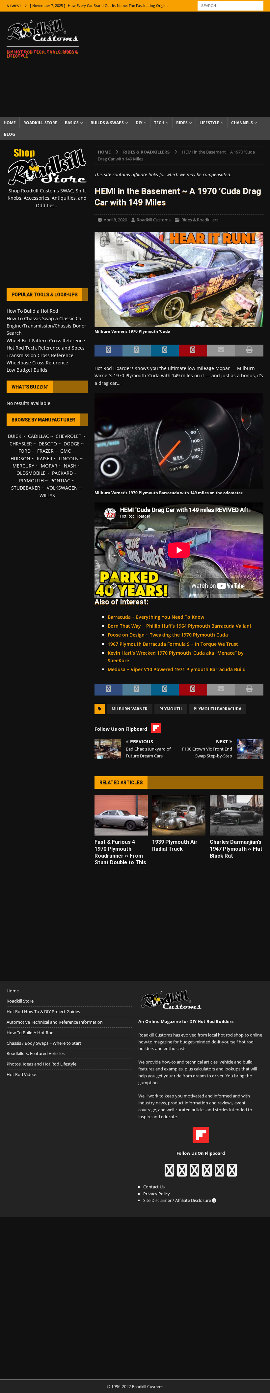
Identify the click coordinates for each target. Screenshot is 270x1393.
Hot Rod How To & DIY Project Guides (43, 1011)
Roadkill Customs (154, 220)
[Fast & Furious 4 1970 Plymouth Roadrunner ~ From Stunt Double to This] (121, 815)
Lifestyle (209, 123)
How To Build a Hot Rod (32, 311)
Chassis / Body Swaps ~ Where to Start (44, 1043)
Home (10, 123)
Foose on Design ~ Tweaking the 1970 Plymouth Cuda (168, 635)
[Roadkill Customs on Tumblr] (207, 1173)
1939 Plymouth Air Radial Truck (175, 845)
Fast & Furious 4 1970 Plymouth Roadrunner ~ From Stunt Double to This (120, 852)
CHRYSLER (21, 444)
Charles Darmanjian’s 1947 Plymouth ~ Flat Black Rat (236, 849)
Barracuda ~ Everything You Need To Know (156, 617)
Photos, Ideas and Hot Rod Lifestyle (41, 1064)
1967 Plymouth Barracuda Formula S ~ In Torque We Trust (173, 644)
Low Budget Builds (27, 370)
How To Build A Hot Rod (30, 1033)
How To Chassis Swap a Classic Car (45, 318)
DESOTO (48, 444)
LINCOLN (69, 458)
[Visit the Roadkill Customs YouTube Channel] (232, 1173)
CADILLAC (38, 436)
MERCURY (23, 466)
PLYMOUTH (31, 480)
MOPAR (49, 466)
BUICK (14, 436)
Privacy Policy (156, 1194)
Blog (9, 134)
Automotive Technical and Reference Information (55, 1022)
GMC (65, 451)
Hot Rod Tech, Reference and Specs (46, 348)
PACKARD (62, 473)
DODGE (72, 444)
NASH (70, 466)
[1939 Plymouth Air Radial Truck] (179, 815)
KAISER (44, 458)
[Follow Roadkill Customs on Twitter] (219, 1173)
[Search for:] (230, 5)
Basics (72, 123)
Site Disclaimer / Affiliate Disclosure (177, 1200)
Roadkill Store (40, 123)
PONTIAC (60, 480)
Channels (242, 123)
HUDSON (20, 458)
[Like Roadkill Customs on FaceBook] (169, 1173)
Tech (159, 123)
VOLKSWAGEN (62, 488)
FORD (24, 451)
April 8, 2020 (115, 220)
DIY (139, 123)
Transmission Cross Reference (40, 355)
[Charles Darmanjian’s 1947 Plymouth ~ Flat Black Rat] (236, 815)
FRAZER (45, 451)
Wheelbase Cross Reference (37, 362)
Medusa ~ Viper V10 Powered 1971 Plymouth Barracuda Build (177, 669)
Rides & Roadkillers (199, 220)
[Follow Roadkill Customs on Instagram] (182, 1173)
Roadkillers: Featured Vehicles (36, 1053)
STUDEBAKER (25, 488)
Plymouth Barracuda (217, 709)
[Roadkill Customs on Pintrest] (194, 1173)
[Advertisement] (181, 64)
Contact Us (154, 1187)
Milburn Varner (130, 709)
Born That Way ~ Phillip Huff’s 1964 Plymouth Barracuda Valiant (180, 626)
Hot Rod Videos (22, 1074)
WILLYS (47, 495)
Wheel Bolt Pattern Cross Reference (46, 340)
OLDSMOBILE (30, 473)
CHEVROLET (68, 436)
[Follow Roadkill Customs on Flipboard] (201, 1140)
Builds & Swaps (107, 123)
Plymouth (170, 709)
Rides (182, 123)
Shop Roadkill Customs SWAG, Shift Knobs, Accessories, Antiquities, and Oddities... (47, 198)
